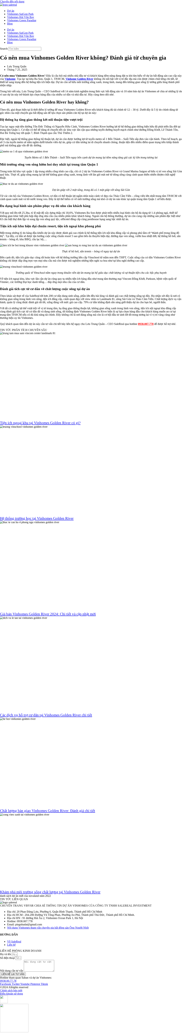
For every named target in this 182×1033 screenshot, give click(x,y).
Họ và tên (6, 954)
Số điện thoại (7, 957)
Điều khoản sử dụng (11, 993)
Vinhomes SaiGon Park (20, 13)
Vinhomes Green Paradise (21, 20)
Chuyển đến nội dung (12, 1)
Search (4, 48)
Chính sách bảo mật (11, 990)
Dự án (10, 10)
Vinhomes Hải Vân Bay (20, 17)
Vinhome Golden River (79, 78)
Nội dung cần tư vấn (12, 970)
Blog (10, 23)
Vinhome (10, 78)
